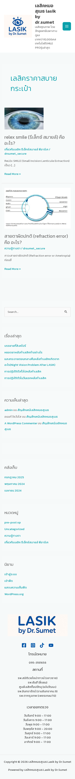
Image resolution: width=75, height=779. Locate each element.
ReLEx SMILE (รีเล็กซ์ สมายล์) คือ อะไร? (34, 140)
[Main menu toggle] (67, 26)
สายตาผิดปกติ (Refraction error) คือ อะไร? (36, 239)
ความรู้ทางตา (12, 248)
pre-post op (12, 522)
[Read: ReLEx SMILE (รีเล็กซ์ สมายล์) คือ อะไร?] (24, 118)
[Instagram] (33, 645)
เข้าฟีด (8, 581)
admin (8, 410)
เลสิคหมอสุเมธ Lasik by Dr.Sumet (45, 13)
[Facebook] (24, 645)
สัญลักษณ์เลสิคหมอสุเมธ (33, 410)
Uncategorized (14, 529)
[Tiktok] (42, 645)
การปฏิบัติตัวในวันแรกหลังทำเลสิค (25, 378)
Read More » (12, 174)
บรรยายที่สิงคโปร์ (15, 346)
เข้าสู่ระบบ (10, 574)
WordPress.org (14, 594)
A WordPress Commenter (20, 423)
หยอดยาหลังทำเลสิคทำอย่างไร (23, 352)
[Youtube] (51, 645)
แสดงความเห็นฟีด (15, 587)
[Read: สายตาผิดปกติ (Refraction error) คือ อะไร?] (37, 208)
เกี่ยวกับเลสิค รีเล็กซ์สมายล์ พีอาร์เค (26, 149)
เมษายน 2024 (12, 490)
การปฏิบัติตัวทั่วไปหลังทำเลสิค (22, 371)
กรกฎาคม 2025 (14, 477)
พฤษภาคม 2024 (14, 484)
